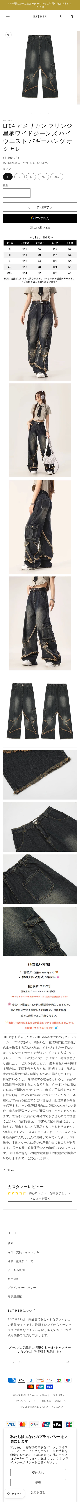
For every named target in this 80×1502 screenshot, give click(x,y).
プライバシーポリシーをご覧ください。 (39, 1460)
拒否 (38, 1482)
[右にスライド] (48, 113)
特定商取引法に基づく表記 (34, 1407)
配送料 (11, 163)
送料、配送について (20, 1261)
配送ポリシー (61, 1401)
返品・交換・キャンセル (23, 1252)
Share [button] (11, 1170)
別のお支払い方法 (40, 227)
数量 (5, 185)
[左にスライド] (31, 113)
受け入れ (38, 1472)
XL (43, 176)
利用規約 (13, 1279)
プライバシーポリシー (22, 1287)
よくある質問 (16, 1270)
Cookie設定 (57, 1407)
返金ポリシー (60, 1395)
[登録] (67, 1362)
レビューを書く (39, 1198)
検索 (10, 1243)
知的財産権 (15, 1296)
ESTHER (25, 1395)
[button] (7, 16)
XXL (57, 176)
